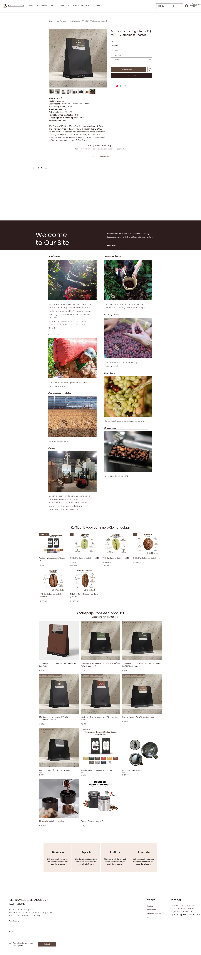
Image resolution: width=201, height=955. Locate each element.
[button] (163, 6)
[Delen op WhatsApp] (121, 86)
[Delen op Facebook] (112, 86)
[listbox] (163, 6)
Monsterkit (151, 910)
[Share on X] (125, 86)
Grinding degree (117, 55)
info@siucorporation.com (181, 911)
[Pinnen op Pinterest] (117, 86)
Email (11, 932)
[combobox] (131, 50)
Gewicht (114, 46)
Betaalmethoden (154, 913)
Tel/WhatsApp (14, 921)
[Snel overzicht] (116, 544)
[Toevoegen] (149, 69)
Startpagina (53, 21)
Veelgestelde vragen (155, 917)
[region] (58, 857)
